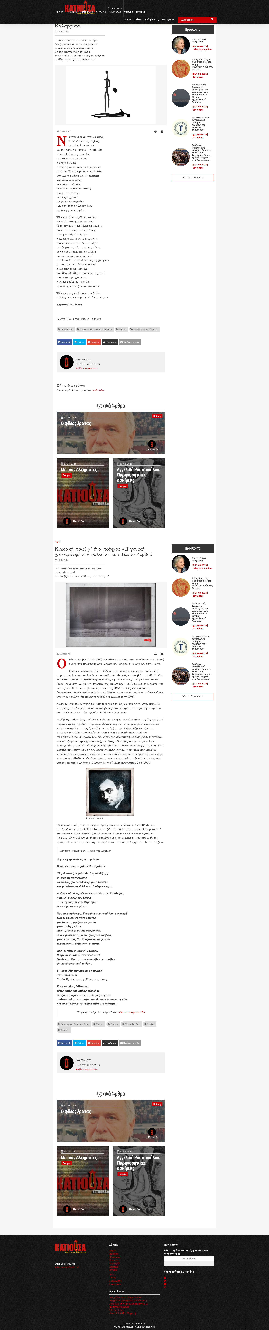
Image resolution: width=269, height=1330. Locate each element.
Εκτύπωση (110, 342)
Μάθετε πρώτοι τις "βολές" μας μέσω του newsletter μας (186, 1252)
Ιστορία (140, 12)
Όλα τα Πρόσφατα (192, 177)
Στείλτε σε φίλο (131, 342)
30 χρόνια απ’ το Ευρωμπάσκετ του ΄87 (128, 1304)
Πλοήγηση (114, 8)
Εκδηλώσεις (152, 19)
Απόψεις (128, 12)
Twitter (80, 342)
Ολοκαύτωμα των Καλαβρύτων (95, 329)
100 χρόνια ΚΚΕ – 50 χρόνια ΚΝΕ (125, 1297)
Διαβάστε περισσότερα (86, 368)
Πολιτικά (71, 12)
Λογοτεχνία (114, 1263)
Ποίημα (99, 1024)
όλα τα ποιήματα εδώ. (132, 1012)
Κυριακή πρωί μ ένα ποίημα (74, 1024)
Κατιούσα (65, 131)
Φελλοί (150, 1024)
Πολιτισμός (86, 12)
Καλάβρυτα (66, 329)
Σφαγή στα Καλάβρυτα (145, 329)
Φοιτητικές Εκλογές (119, 1307)
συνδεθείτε (98, 390)
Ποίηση (122, 329)
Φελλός (64, 1030)
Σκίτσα (138, 19)
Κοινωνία (101, 12)
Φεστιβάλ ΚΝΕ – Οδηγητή (122, 1313)
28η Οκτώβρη (116, 1310)
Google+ (94, 342)
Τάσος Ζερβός (132, 1024)
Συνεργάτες (168, 19)
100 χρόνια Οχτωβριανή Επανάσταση (128, 1300)
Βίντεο (128, 19)
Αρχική (59, 12)
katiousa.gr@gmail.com (67, 1267)
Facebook (65, 342)
